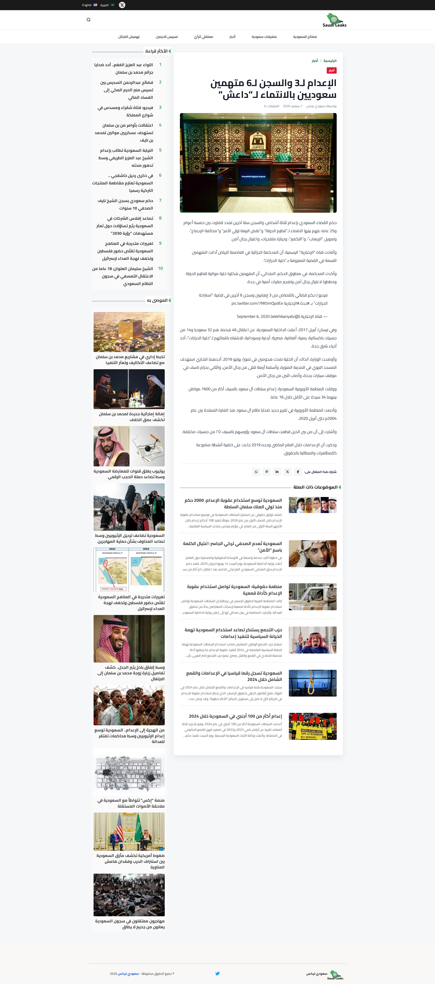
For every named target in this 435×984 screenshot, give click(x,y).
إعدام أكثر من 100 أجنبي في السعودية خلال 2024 (235, 716)
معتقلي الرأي (203, 36)
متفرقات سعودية (264, 36)
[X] (287, 472)
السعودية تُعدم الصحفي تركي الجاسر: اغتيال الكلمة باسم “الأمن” (232, 546)
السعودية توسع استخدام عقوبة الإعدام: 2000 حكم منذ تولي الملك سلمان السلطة (233, 503)
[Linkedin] (277, 472)
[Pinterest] (267, 472)
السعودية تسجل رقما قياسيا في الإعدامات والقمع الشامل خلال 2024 (234, 676)
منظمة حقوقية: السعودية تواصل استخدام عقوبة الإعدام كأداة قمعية (234, 589)
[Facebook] (298, 472)
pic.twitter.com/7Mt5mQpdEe (257, 303)
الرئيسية (330, 60)
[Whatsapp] (256, 472)
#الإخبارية (291, 303)
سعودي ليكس (128, 974)
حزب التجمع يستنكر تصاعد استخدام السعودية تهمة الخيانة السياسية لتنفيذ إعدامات (233, 633)
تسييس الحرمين (167, 36)
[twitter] (122, 5)
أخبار (232, 36)
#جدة (304, 303)
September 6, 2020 (253, 316)
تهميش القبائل (129, 36)
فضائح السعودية (305, 36)
